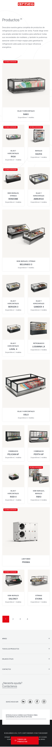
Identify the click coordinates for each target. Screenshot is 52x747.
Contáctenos (9, 686)
